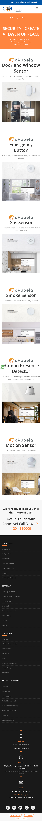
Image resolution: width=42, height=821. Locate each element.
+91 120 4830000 (23, 748)
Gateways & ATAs (8, 720)
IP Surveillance (7, 696)
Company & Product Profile (11, 596)
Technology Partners (9, 578)
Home (7, 18)
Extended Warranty (8, 563)
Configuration (6, 554)
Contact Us (16, 815)
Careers (4, 620)
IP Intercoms (6, 691)
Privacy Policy (6, 668)
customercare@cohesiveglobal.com (21, 797)
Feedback (29, 815)
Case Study (5, 606)
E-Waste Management (9, 644)
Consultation (6, 549)
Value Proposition (8, 568)
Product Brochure (8, 601)
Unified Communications (10, 701)
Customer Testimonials (9, 663)
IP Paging (5, 715)
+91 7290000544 (23, 745)
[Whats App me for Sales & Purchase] (2, 366)
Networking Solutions (9, 710)
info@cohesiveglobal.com (21, 791)
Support (4, 573)
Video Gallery (6, 616)
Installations (6, 559)
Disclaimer (5, 673)
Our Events (5, 654)
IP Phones (5, 687)
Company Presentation (9, 611)
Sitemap (4, 625)
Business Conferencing (9, 706)
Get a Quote (22, 818)
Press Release (7, 649)
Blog (3, 658)
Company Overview (8, 592)
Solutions (5, 639)
